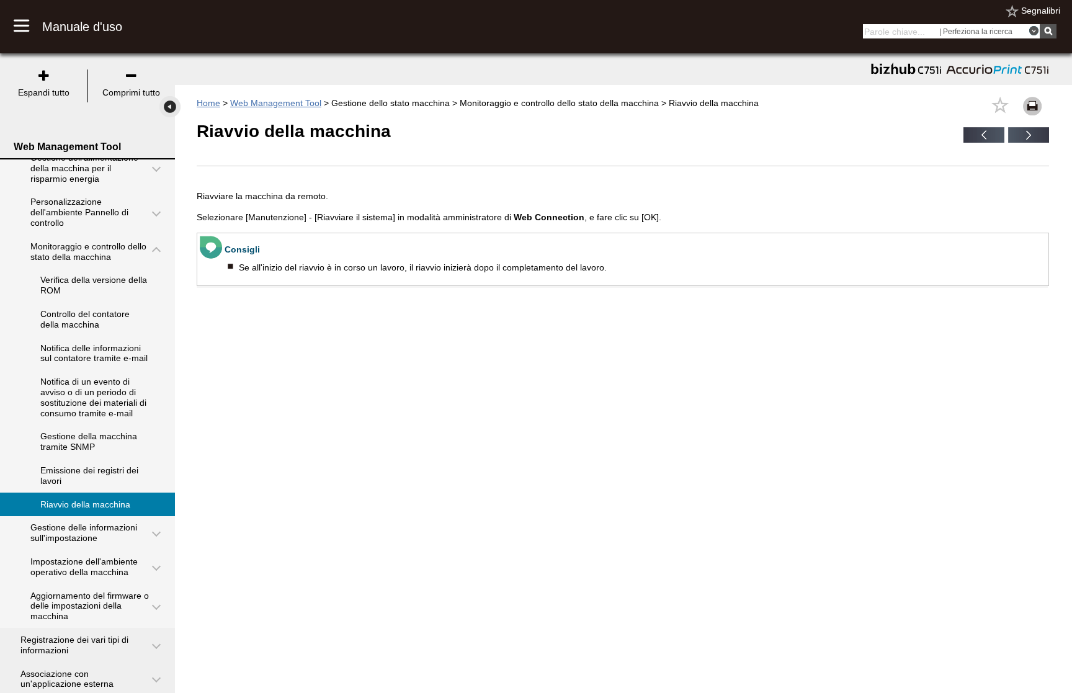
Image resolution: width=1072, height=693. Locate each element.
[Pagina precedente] (983, 139)
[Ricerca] (1048, 31)
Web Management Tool (275, 103)
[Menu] (28, 27)
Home (208, 103)
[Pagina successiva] (1028, 139)
